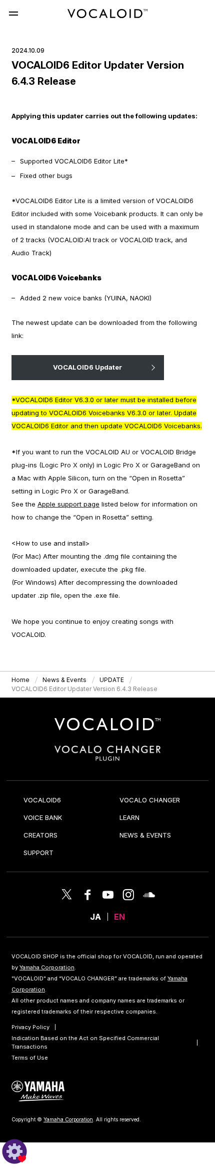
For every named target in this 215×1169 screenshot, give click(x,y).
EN (119, 917)
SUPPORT (39, 853)
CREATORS (41, 835)
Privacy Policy (31, 1027)
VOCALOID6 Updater (87, 367)
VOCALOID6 (42, 800)
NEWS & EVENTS (145, 835)
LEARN (130, 817)
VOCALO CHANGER (150, 800)
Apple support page (69, 504)
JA (95, 917)
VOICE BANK (43, 817)
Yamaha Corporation (47, 967)
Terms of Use (30, 1057)
